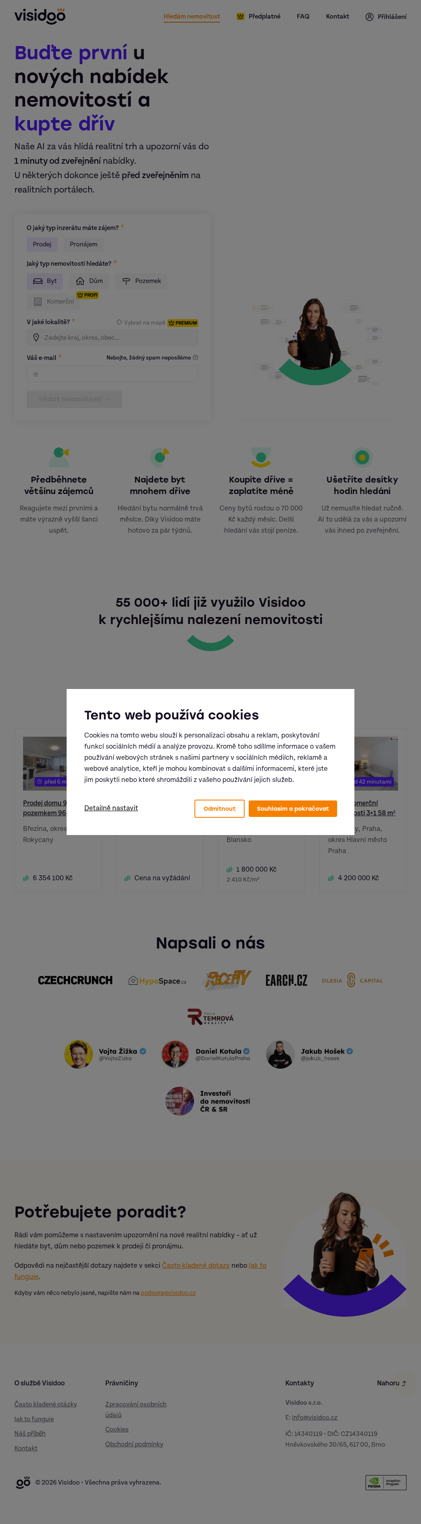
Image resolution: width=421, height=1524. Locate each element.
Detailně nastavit (111, 808)
